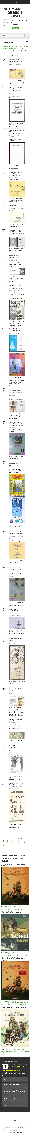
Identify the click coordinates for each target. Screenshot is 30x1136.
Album (9, 954)
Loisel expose (19, 571)
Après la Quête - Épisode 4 (11, 1084)
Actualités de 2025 (11, 1080)
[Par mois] (18, 47)
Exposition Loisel (20, 467)
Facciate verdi (18, 1132)
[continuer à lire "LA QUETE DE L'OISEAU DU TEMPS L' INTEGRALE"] (15, 1028)
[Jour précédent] (9, 47)
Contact (19, 1066)
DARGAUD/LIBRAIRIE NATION (20, 1006)
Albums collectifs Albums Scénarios (13, 906)
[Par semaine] (22, 47)
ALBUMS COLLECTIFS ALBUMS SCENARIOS (12, 910)
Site (23, 1066)
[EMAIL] (27, 42)
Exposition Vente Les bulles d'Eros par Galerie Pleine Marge (16, 290)
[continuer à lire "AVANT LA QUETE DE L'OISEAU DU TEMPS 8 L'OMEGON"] (15, 886)
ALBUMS (19, 1049)
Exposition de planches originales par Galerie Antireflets (16, 135)
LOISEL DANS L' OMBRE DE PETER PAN (11, 913)
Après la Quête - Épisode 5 (11, 1079)
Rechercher (15, 24)
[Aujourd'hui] (26, 47)
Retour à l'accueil (22, 1127)
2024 (9, 908)
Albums (6, 1048)
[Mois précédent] (4, 47)
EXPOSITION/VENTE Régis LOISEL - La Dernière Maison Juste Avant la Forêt (14, 1090)
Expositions (15, 21)
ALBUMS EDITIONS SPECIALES (20, 954)
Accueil (4, 21)
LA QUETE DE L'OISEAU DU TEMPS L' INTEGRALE (14, 1007)
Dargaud (16, 909)
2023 (7, 1051)
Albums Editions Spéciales (10, 952)
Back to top (15, 1120)
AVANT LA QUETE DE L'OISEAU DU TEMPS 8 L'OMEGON (13, 1097)
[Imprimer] (26, 42)
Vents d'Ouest (8, 955)
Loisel (9, 21)
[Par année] (14, 47)
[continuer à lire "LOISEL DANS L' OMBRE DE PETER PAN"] (15, 932)
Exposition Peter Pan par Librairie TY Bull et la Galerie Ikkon (16, 394)
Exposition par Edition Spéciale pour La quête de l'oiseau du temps (17, 92)
